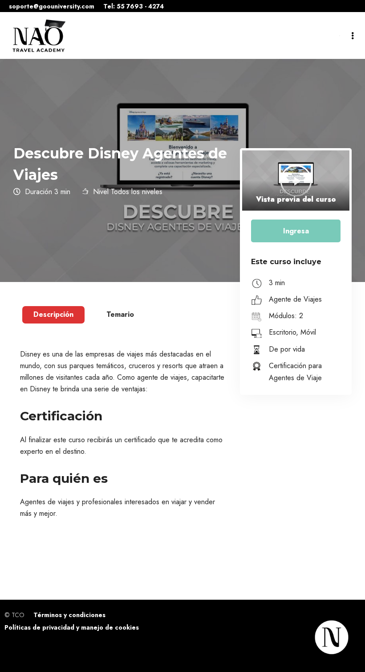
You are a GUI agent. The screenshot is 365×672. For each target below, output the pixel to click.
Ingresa (296, 231)
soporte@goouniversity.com (51, 6)
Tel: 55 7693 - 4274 (133, 6)
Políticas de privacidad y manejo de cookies (71, 627)
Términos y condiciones (69, 614)
